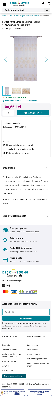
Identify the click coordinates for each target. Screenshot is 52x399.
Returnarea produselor (37, 359)
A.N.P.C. (5, 366)
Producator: (7, 123)
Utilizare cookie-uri (10, 361)
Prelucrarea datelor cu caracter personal (11, 355)
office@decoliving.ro (13, 280)
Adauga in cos (35, 113)
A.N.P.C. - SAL (8, 370)
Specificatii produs (14, 216)
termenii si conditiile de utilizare (29, 323)
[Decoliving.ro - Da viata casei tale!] (20, 3)
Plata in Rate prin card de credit (38, 364)
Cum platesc (32, 349)
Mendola (16, 123)
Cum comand (32, 345)
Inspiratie (6, 345)
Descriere (9, 167)
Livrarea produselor (35, 354)
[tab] (26, 168)
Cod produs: (7, 127)
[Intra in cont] (44, 3)
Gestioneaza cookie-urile (14, 376)
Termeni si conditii (10, 349)
